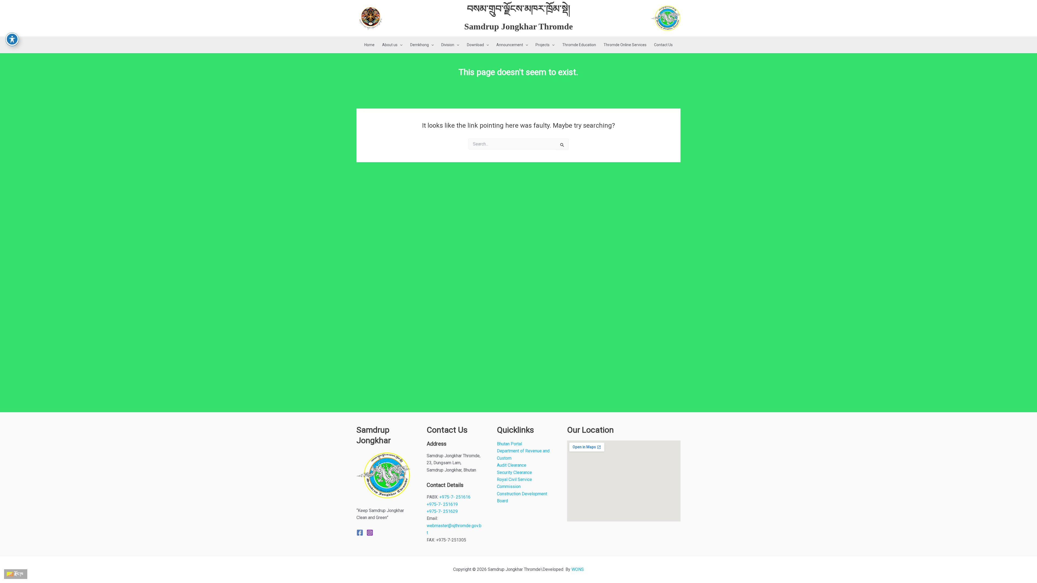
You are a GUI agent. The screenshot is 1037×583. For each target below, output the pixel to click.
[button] (400, 45)
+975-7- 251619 (442, 504)
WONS (577, 569)
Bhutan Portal (509, 443)
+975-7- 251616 (454, 497)
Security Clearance (514, 472)
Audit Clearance (511, 465)
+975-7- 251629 (442, 511)
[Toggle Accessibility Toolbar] (12, 39)
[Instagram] (369, 532)
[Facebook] (359, 532)
